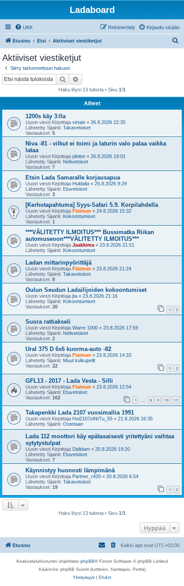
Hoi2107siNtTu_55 (92, 418)
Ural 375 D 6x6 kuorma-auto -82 (68, 349)
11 (175, 400)
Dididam (81, 449)
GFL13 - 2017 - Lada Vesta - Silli (69, 380)
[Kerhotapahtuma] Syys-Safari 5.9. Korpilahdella (91, 204)
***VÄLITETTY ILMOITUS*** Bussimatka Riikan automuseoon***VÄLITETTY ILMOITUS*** (89, 235)
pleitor (78, 156)
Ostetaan (73, 424)
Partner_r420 (86, 476)
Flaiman (81, 211)
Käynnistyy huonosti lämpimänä (70, 470)
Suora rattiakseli (48, 321)
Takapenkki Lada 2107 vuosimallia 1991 (79, 412)
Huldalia (80, 183)
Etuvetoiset (75, 189)
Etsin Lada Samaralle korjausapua (72, 177)
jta (74, 296)
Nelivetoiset (75, 161)
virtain (78, 122)
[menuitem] (24, 27)
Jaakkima (83, 245)
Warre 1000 (85, 327)
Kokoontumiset (79, 216)
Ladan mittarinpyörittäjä (58, 262)
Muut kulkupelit (79, 360)
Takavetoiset (77, 127)
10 (166, 400)
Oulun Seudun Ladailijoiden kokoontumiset (85, 290)
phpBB (87, 561)
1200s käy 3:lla (45, 116)
